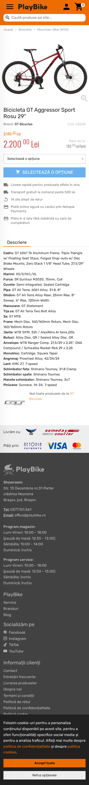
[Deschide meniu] (9, 7)
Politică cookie (15, 714)
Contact (10, 670)
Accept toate (44, 763)
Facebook (16, 632)
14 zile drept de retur (27, 199)
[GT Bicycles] (14, 402)
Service (9, 602)
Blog (7, 615)
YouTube (15, 651)
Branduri (10, 608)
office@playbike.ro (30, 515)
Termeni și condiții (18, 695)
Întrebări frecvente (19, 677)
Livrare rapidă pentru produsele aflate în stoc (45, 185)
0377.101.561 (20, 509)
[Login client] (66, 7)
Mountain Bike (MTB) (53, 30)
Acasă (8, 30)
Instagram (16, 638)
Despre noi (12, 689)
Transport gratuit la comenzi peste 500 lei (43, 192)
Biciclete (25, 30)
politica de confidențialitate (26, 746)
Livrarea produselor (20, 683)
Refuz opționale (44, 775)
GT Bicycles (23, 124)
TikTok (13, 645)
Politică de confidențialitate (26, 708)
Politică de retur (17, 702)
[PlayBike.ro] (38, 7)
